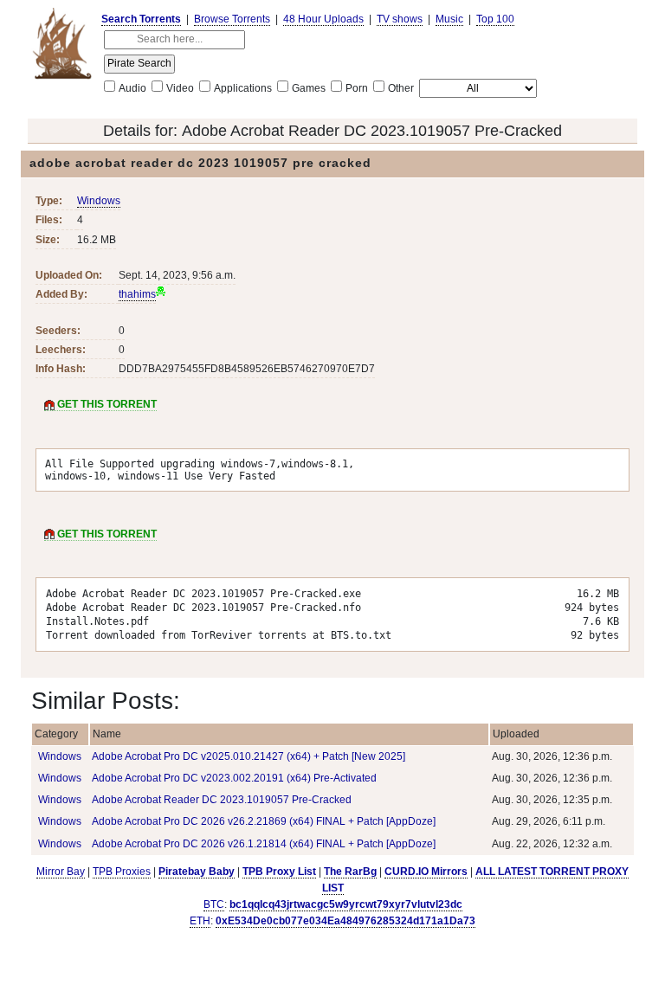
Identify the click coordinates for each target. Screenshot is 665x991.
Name (107, 734)
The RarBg (350, 872)
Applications (243, 88)
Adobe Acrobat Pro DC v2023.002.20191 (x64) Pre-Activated (234, 778)
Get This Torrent (106, 404)
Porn (356, 88)
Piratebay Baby (196, 872)
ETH (200, 921)
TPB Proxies (122, 872)
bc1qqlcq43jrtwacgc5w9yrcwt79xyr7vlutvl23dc (345, 904)
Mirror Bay (60, 872)
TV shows (400, 19)
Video (180, 88)
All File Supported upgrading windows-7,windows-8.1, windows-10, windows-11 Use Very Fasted (199, 470)
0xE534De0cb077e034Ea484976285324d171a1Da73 (345, 921)
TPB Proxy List (279, 872)
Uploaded (516, 734)
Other (401, 88)
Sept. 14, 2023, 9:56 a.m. (177, 275)
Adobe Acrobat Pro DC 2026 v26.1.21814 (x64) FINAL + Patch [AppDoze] (264, 844)
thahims (137, 294)
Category (56, 734)
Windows (98, 201)
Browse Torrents (232, 19)
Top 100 (495, 19)
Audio (132, 88)
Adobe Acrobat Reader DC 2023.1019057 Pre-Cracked (372, 130)
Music (449, 19)
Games (309, 88)
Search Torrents (141, 19)
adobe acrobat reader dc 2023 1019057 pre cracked (200, 163)
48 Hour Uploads (323, 19)
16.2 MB (96, 240)
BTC (213, 904)
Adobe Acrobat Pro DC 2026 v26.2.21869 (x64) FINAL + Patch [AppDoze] (264, 821)
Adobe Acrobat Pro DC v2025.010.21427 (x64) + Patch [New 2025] (248, 756)
